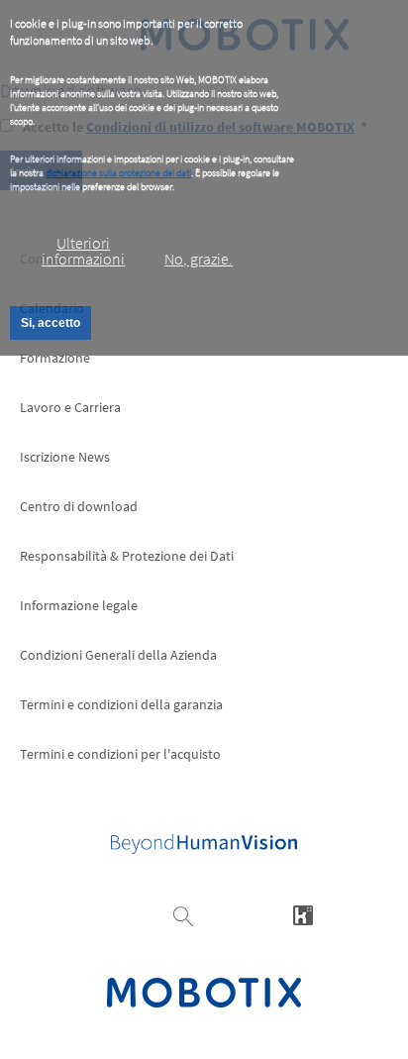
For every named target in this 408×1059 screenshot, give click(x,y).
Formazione (55, 358)
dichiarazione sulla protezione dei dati (118, 172)
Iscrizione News (65, 457)
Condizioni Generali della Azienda (118, 655)
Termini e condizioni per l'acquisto (120, 754)
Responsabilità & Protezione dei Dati (127, 556)
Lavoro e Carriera (70, 407)
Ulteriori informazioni (83, 250)
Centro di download (79, 506)
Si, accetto (50, 323)
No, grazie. (198, 258)
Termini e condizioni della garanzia (121, 704)
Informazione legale (79, 605)
